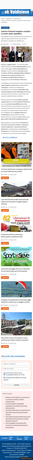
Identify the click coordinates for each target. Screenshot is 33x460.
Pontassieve (5, 27)
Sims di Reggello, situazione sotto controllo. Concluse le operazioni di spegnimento (16, 425)
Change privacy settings (26, 458)
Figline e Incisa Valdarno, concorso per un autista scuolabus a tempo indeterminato (17, 399)
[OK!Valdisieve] (17, 12)
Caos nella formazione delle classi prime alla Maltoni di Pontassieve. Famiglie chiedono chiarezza (14, 202)
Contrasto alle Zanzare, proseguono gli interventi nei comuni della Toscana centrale (18, 412)
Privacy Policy (26, 438)
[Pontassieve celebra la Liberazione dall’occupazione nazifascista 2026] (16, 223)
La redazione (19, 438)
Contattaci (4, 438)
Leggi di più (5, 178)
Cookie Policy (11, 438)
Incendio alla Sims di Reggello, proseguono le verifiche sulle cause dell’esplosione (16, 406)
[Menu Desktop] (3, 12)
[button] (31, 13)
